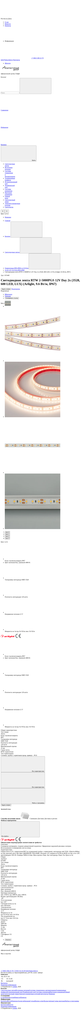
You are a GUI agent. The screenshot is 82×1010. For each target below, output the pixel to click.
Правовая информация (8, 985)
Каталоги (4, 1001)
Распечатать (16, 289)
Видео (9, 1001)
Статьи (32, 1001)
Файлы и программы (38, 803)
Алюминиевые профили (10, 179)
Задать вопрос (6, 289)
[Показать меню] (26, 229)
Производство (9, 997)
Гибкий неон (7, 197)
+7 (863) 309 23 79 (7, 971)
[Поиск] (35, 86)
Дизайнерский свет (29, 992)
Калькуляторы (49, 1001)
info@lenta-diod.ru (32, 971)
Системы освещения (8, 190)
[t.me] (46, 969)
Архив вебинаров (24, 1001)
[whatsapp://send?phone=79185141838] (16, 969)
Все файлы (5, 836)
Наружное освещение (8, 193)
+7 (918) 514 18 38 (19, 971)
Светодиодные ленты (8, 990)
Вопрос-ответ (39, 1001)
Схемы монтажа (59, 1001)
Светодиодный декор (11, 994)
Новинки (8, 217)
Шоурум (7, 63)
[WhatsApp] (16, 58)
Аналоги (8, 939)
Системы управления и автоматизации (42, 990)
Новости (8, 24)
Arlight (14, 986)
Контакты (16, 60)
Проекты (8, 26)
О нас (7, 22)
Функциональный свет (15, 992)
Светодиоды (9, 207)
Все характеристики (38, 771)
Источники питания (8, 168)
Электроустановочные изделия (29, 994)
